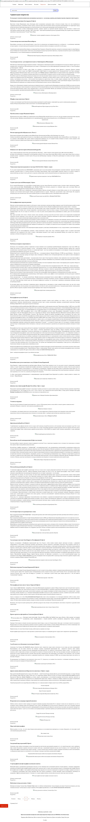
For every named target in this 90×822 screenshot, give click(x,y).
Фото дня (66, 817)
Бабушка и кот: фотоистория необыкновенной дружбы (25, 149)
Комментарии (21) (14, 580)
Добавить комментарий (15, 36)
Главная (14, 4)
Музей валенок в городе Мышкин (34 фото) (22, 113)
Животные (20, 4)
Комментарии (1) (14, 177)
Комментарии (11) (14, 435)
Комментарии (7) (14, 145)
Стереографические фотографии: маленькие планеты (25, 763)
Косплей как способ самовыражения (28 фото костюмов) (26, 440)
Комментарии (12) (14, 357)
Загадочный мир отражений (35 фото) (20, 743)
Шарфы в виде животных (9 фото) (19, 99)
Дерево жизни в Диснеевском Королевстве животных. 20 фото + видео (29, 671)
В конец (39, 798)
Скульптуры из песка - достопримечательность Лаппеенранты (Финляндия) (31, 61)
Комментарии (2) (14, 666)
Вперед (33, 798)
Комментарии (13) (14, 162)
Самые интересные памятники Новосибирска (23, 41)
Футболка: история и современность (20, 243)
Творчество (43, 4)
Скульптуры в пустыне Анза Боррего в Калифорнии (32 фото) (27, 540)
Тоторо (45, 443)
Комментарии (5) (14, 562)
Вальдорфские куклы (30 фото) (19, 297)
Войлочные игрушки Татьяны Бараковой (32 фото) (24, 567)
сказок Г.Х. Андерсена (42, 659)
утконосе (38, 404)
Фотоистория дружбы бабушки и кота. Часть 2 (23, 132)
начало (62, 135)
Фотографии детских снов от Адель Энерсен (31, 390)
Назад (19, 798)
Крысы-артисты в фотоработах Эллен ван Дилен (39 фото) (26, 614)
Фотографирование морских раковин (20, 202)
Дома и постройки (52, 4)
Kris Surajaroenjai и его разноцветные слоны (23, 511)
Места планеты (28, 4)
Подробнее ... (13, 38)
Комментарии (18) (14, 609)
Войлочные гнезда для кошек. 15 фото (20, 783)
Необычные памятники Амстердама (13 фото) (23, 21)
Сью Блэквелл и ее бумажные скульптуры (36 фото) (24, 644)
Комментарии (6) (14, 639)
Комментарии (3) (14, 381)
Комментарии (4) (14, 127)
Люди (59, 4)
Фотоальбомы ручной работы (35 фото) (21, 467)
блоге (66, 571)
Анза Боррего (42, 542)
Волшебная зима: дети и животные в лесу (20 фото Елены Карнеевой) (29, 362)
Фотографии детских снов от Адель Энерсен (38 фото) (25, 585)
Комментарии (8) (14, 57)
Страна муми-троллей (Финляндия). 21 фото (22, 182)
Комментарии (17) (14, 507)
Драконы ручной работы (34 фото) (19, 423)
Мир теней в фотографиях (17, 726)
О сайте (45, 820)
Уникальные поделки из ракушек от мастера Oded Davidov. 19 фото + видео (31, 167)
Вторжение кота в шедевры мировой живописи (23, 701)
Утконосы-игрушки (16, 401)
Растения (36, 4)
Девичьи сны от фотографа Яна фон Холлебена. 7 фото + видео (27, 386)
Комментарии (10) (14, 109)
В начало (13, 798)
